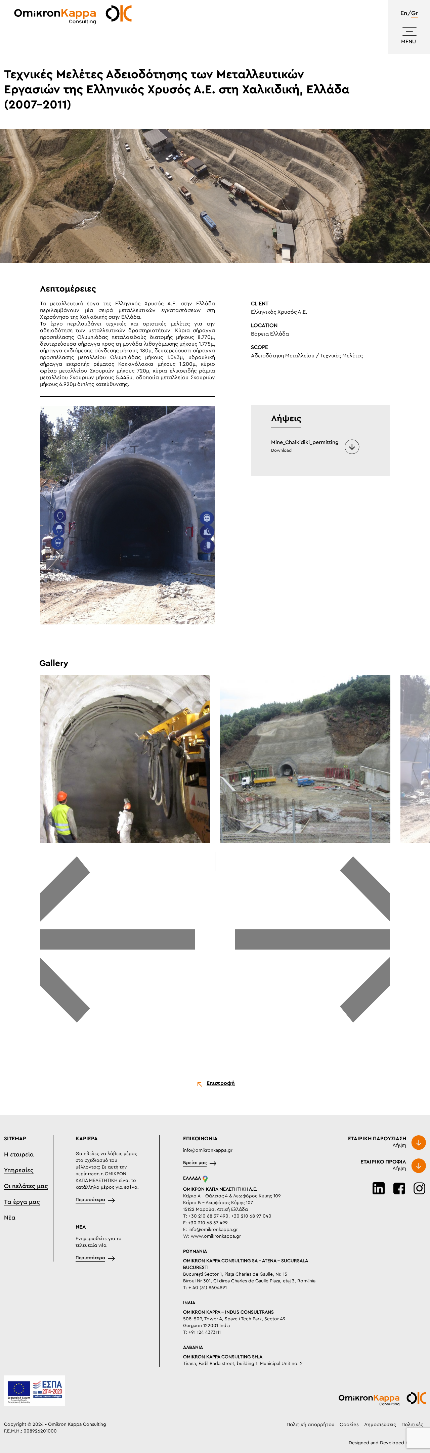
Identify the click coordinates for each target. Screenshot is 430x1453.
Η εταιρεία (19, 1155)
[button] (117, 940)
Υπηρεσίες (19, 1171)
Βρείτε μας (195, 1162)
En (403, 13)
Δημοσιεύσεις (380, 1424)
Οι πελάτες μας (26, 1186)
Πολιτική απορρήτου (310, 1424)
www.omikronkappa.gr (216, 1236)
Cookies (349, 1424)
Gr (414, 13)
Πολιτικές (412, 1424)
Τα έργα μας (22, 1202)
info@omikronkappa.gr (207, 1150)
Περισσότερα (90, 1199)
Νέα (9, 1218)
